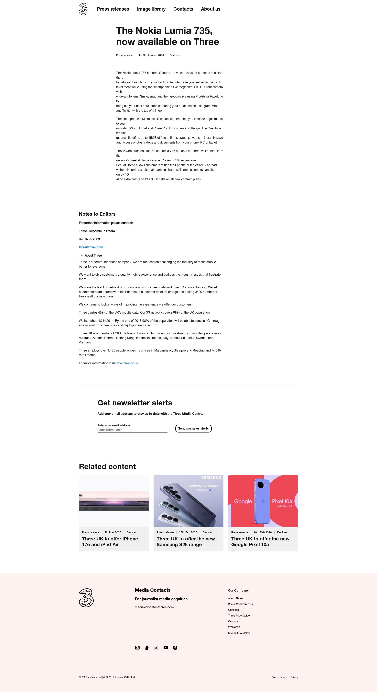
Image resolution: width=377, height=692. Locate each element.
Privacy (294, 677)
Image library (151, 9)
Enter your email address (114, 425)
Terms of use (278, 677)
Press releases (113, 9)
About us (211, 9)
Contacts (183, 9)
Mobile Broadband (239, 632)
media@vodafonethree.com (154, 607)
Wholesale (234, 627)
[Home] (86, 602)
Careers (233, 621)
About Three (235, 598)
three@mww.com (91, 247)
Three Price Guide (239, 615)
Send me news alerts (193, 428)
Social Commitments (240, 604)
